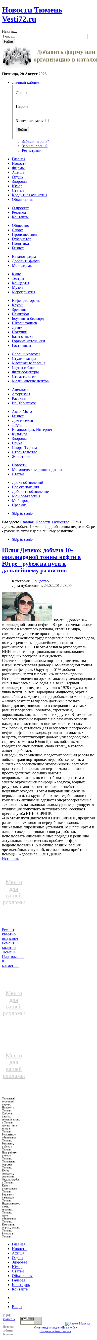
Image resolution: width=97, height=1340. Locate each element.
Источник (10, 858)
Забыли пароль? (35, 141)
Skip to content (24, 513)
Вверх (17, 1306)
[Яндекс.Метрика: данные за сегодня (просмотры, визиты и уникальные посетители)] (77, 1324)
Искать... (9, 31)
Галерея (18, 1280)
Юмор (17, 1266)
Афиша (18, 1253)
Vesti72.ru (9, 1319)
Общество (60, 522)
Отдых (17, 1257)
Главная (27, 522)
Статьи (18, 1271)
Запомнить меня (30, 121)
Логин (21, 93)
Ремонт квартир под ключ (10, 934)
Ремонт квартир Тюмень (9, 947)
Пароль (22, 106)
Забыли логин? (35, 146)
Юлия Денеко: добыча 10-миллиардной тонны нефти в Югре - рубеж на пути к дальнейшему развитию (41, 560)
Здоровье (19, 1262)
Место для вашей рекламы (14, 892)
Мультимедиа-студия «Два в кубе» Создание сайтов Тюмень (55, 1329)
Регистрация (32, 150)
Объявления (22, 1275)
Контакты (20, 1289)
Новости (43, 522)
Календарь (21, 1284)
